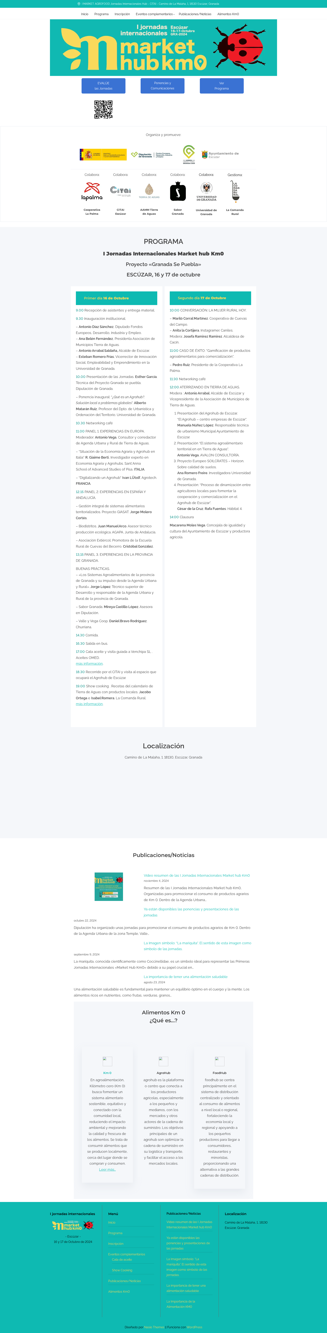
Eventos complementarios (126, 1254)
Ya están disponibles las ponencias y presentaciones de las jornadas (188, 1243)
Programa (115, 1233)
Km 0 (107, 1073)
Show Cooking (122, 1270)
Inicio (111, 1222)
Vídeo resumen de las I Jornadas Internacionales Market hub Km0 (197, 875)
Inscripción (115, 1244)
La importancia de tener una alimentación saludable (186, 977)
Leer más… (107, 1169)
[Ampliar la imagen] (91, 1224)
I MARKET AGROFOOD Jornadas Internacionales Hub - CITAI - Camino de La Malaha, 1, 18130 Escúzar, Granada (150, 3)
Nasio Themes (154, 1327)
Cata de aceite (122, 1259)
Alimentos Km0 (119, 1291)
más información (89, 664)
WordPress (194, 1327)
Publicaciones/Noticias (124, 1281)
